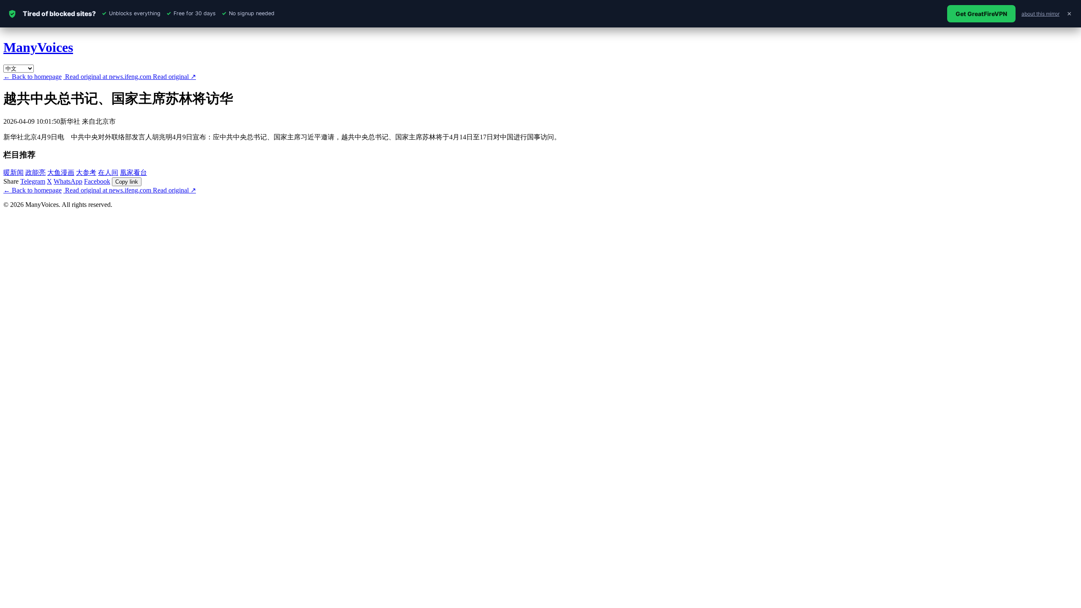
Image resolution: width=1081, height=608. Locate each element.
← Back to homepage (32, 76)
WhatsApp (68, 181)
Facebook (97, 181)
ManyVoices (38, 47)
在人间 (108, 172)
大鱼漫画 (60, 172)
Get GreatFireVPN (981, 13)
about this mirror (1040, 14)
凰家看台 (133, 172)
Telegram (32, 181)
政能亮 (35, 172)
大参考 (86, 172)
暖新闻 (13, 172)
